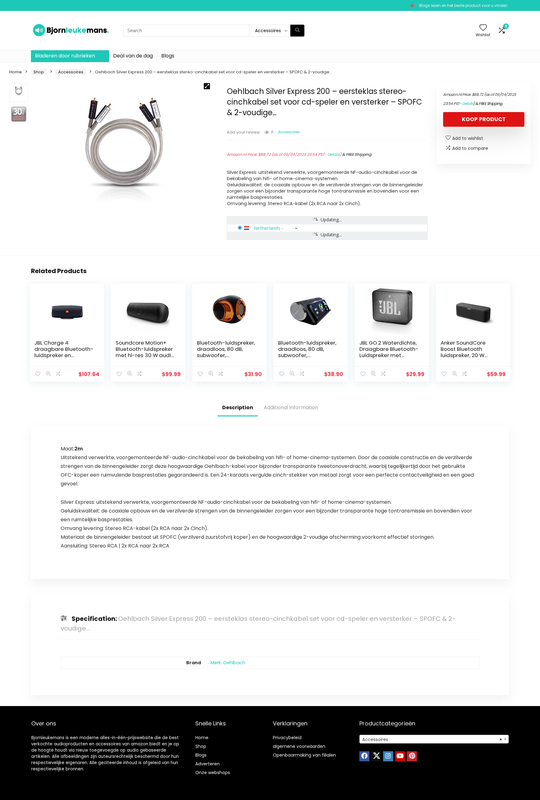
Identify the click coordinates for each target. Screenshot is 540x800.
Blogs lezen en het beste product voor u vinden (463, 5)
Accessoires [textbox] (432, 739)
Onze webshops (212, 772)
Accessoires (70, 72)
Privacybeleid (287, 737)
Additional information (291, 407)
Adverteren (207, 764)
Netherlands (267, 228)
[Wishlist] (483, 28)
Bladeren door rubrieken (65, 55)
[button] (207, 86)
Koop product (484, 119)
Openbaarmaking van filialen (304, 755)
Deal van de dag (133, 55)
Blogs (167, 55)
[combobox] (434, 739)
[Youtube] (400, 756)
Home (15, 72)
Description (237, 407)
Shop (38, 72)
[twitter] (376, 756)
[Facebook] (364, 756)
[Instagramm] (388, 756)
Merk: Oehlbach (228, 663)
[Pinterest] (412, 756)
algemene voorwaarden (299, 746)
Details (334, 154)
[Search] (297, 31)
